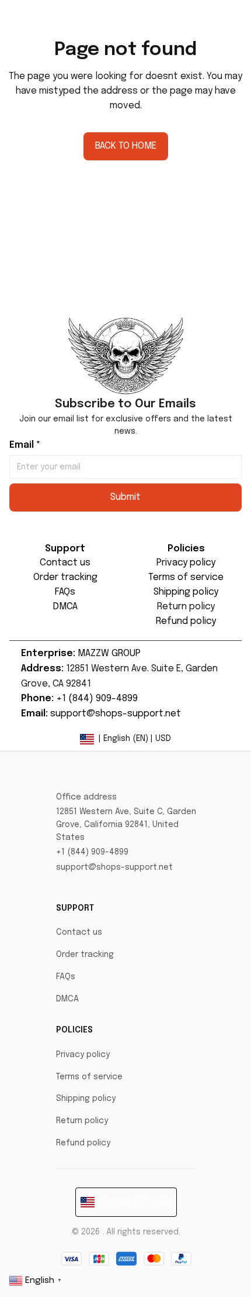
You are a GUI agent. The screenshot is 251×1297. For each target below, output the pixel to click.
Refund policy (83, 1143)
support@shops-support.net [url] (115, 714)
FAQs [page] (65, 592)
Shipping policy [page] (186, 592)
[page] (186, 607)
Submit (125, 497)
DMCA (67, 999)
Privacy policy (83, 1055)
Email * (24, 445)
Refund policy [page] (186, 621)
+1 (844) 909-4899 (92, 852)
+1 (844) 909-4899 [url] (97, 699)
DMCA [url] (65, 607)
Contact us (79, 932)
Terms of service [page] (186, 577)
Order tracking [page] (65, 577)
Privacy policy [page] (185, 563)
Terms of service (89, 1077)
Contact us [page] (65, 563)
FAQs (65, 977)
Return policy (82, 1121)
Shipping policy (86, 1098)
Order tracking (85, 955)
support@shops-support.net (114, 867)
